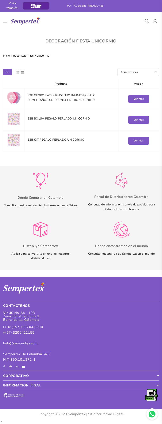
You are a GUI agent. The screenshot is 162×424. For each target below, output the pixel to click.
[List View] (22, 72)
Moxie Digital (113, 414)
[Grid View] (17, 72)
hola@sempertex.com (20, 343)
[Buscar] (147, 21)
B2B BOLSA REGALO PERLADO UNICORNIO (58, 119)
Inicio (6, 55)
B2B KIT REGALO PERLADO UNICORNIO (55, 140)
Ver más (139, 99)
